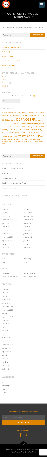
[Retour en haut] (23, 444)
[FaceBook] (20, 435)
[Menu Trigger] (42, 5)
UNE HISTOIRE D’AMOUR (22, 139)
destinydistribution (7, 124)
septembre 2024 (7, 240)
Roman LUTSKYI (12, 136)
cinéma (21, 115)
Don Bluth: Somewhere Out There (12, 61)
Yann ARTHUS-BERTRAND (14, 141)
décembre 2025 (29, 216)
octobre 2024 (28, 237)
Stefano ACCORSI (10, 139)
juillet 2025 (5, 227)
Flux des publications (31, 273)
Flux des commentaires (10, 277)
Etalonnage (5, 83)
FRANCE (41, 124)
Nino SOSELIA (31, 132)
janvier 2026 (6, 216)
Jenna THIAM (11, 130)
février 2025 (6, 233)
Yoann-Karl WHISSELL (27, 141)
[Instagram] (26, 435)
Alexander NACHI (7, 112)
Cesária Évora (5, 115)
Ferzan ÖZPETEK (21, 124)
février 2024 (28, 247)
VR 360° (4, 86)
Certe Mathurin (40, 112)
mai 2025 (5, 230)
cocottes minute (30, 115)
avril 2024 (27, 244)
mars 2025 (27, 230)
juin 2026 (27, 209)
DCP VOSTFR (25, 119)
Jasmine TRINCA (35, 127)
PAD (3, 80)
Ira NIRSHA (28, 127)
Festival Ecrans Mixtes (8, 65)
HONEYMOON (21, 127)
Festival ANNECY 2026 (8, 56)
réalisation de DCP (28, 136)
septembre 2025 (7, 223)
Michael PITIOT (11, 132)
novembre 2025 (7, 220)
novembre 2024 (7, 237)
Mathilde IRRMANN (33, 130)
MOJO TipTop (6, 52)
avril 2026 (5, 213)
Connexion (5, 273)
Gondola (14, 127)
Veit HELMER (33, 139)
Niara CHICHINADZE (21, 132)
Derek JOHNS (39, 120)
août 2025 (27, 223)
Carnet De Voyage (30, 112)
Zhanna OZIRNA (38, 141)
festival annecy (33, 123)
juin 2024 (27, 240)
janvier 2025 (28, 233)
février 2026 (28, 213)
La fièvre (17, 130)
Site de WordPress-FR (31, 277)
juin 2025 (27, 227)
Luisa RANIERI (24, 130)
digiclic (15, 124)
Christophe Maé (14, 115)
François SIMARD (6, 127)
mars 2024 (5, 247)
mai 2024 (5, 244)
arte (23, 112)
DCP (3, 76)
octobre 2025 (28, 220)
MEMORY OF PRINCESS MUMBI (11, 47)
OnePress (29, 449)
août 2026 (5, 209)
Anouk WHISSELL (17, 112)
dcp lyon (13, 120)
